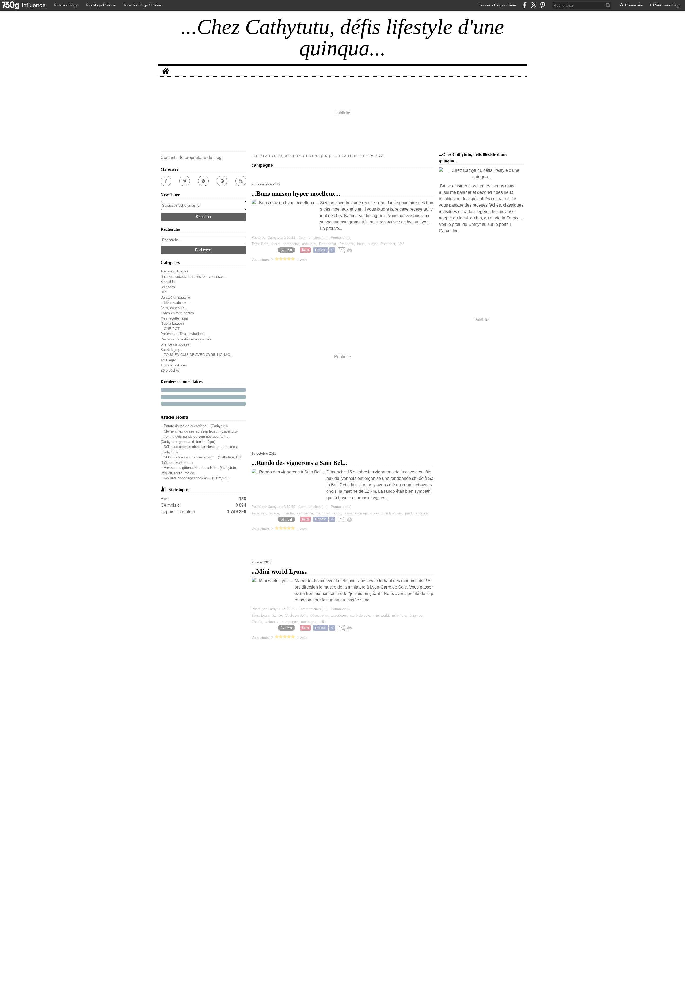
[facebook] (525, 5)
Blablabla (168, 282)
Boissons (168, 287)
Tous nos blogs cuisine (497, 5)
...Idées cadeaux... (175, 303)
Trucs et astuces (174, 365)
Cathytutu (477, 224)
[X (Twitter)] (533, 5)
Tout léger (168, 360)
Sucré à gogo (171, 350)
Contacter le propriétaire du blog (191, 157)
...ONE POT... (171, 329)
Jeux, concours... (174, 308)
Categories (351, 156)
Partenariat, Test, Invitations (182, 334)
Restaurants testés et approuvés (186, 339)
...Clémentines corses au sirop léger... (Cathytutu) (199, 431)
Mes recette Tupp (174, 318)
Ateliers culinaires (174, 271)
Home (165, 68)
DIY (163, 292)
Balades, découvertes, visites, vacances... (194, 277)
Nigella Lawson (172, 323)
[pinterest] (542, 5)
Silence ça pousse (175, 344)
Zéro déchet (170, 371)
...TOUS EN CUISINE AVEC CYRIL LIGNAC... (197, 355)
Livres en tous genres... (179, 313)
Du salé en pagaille (175, 297)
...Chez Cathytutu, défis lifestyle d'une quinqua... (294, 156)
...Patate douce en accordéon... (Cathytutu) (194, 426)
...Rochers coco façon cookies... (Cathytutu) (195, 478)
